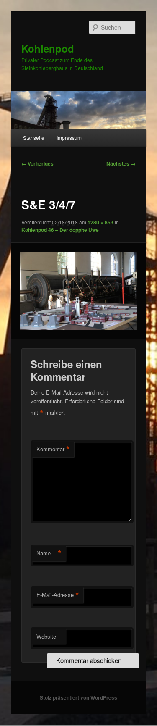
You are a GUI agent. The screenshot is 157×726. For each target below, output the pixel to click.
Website (46, 636)
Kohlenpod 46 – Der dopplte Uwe (60, 230)
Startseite (33, 137)
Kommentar (53, 449)
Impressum (69, 137)
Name (49, 553)
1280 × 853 (100, 222)
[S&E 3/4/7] (78, 291)
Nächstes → (121, 163)
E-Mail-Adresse (57, 595)
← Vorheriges (37, 163)
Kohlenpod (47, 48)
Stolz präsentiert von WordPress (78, 697)
